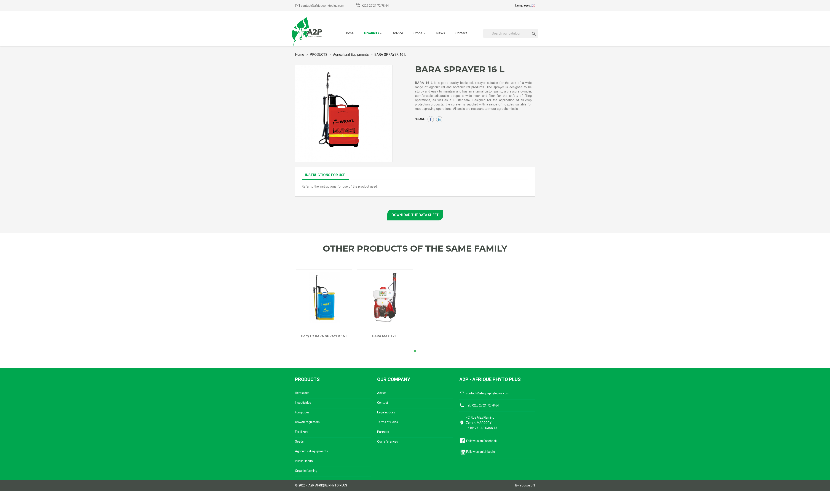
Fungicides (302, 412)
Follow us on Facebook (481, 441)
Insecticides (303, 402)
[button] (415, 351)
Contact (382, 402)
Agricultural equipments (311, 451)
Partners (383, 432)
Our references (387, 441)
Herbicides (302, 393)
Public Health (304, 461)
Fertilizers (301, 432)
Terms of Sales (387, 422)
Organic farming (306, 470)
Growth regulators (307, 422)
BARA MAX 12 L (384, 336)
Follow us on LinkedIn (480, 451)
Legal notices (386, 412)
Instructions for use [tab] (325, 175)
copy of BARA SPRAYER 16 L (324, 336)
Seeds (299, 441)
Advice (381, 393)
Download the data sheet (415, 215)
